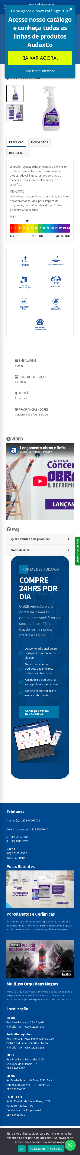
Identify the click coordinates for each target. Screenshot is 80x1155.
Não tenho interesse (40, 71)
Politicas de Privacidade (46, 1148)
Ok (22, 1148)
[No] (75, 1141)
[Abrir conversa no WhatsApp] (70, 1145)
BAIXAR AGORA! (40, 58)
